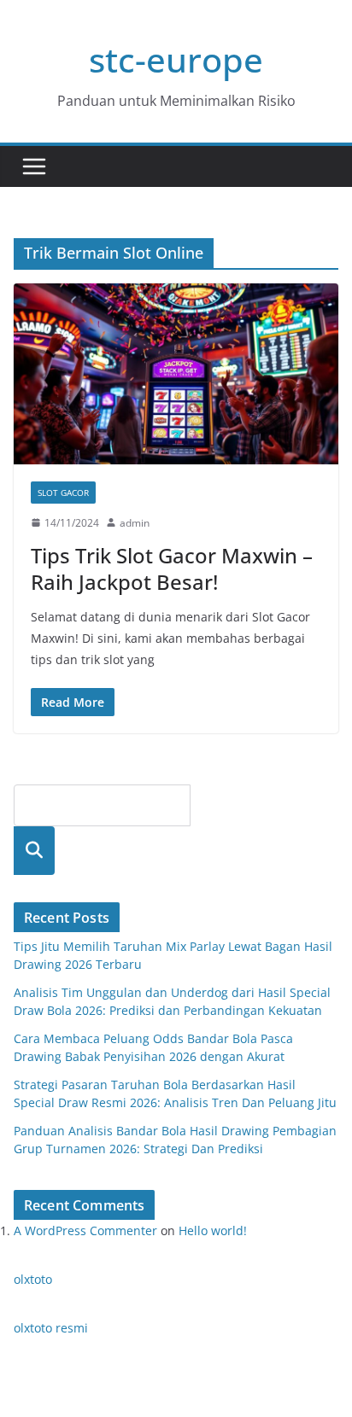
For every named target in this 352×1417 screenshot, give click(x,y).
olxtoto (33, 1279)
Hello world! (213, 1230)
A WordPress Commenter (85, 1230)
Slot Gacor (63, 493)
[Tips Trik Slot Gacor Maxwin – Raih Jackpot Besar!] (176, 373)
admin (135, 523)
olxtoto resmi (51, 1328)
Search (34, 850)
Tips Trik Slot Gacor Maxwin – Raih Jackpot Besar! (172, 568)
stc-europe (176, 59)
